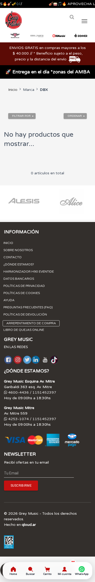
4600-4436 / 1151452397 (31, 392)
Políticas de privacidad (24, 286)
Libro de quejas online (23, 330)
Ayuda (9, 300)
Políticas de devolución (25, 314)
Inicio (12, 89)
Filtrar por (21, 116)
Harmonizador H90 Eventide (28, 271)
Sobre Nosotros (18, 250)
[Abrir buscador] (71, 17)
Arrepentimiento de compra (31, 323)
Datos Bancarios (18, 279)
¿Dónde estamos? (18, 264)
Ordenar (75, 116)
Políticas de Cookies (21, 293)
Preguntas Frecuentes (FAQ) (28, 307)
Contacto (12, 257)
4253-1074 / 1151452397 (31, 419)
